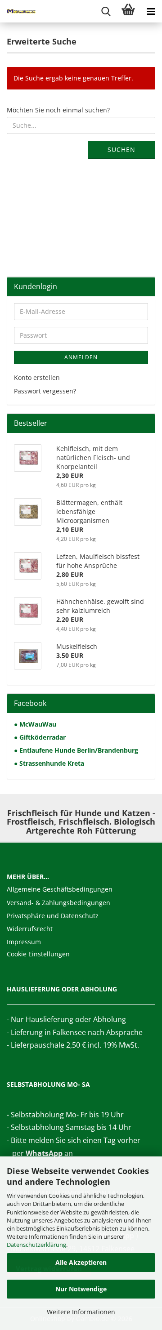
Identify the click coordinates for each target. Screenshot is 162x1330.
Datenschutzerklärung (36, 1245)
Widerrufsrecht (30, 928)
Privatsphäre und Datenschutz (53, 915)
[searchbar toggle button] (105, 11)
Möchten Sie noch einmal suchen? (58, 110)
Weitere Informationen (81, 1312)
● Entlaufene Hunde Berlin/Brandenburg (76, 750)
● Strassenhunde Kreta (49, 763)
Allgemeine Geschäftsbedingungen (59, 889)
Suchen (121, 149)
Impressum (24, 941)
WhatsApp (44, 1153)
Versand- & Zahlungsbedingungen (58, 902)
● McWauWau (35, 724)
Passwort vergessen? (45, 391)
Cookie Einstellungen (38, 954)
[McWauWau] (18, 11)
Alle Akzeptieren (81, 1262)
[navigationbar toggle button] (151, 11)
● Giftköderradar (40, 737)
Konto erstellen (37, 377)
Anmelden (81, 357)
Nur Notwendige (81, 1289)
